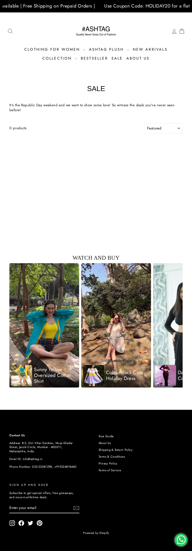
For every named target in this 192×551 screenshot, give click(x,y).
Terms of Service (110, 470)
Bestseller (94, 58)
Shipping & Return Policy (116, 450)
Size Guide (106, 436)
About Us (138, 58)
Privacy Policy (108, 463)
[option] (44, 325)
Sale (117, 58)
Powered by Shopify (96, 533)
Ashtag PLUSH (107, 49)
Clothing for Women (53, 49)
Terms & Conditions (112, 456)
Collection (58, 58)
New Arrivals (150, 49)
